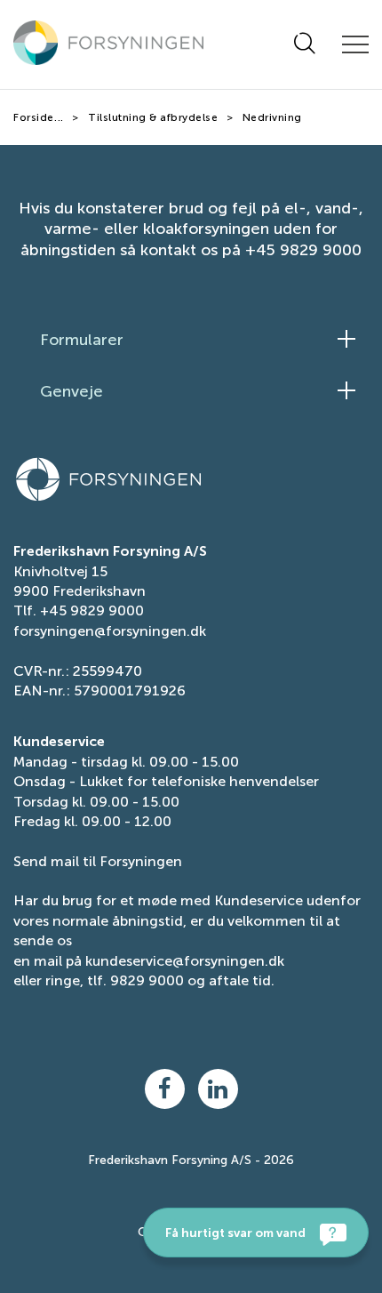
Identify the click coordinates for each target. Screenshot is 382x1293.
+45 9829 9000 (92, 610)
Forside (33, 117)
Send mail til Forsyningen (97, 861)
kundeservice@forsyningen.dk (184, 960)
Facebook (165, 1089)
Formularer (81, 339)
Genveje (71, 391)
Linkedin (218, 1089)
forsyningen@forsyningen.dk (109, 630)
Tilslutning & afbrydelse (153, 117)
